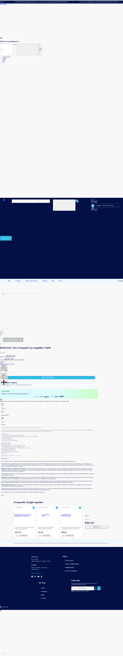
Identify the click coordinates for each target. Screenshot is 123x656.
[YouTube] (38, 577)
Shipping (2, 364)
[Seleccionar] (34, 508)
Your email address (95, 588)
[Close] (1, 38)
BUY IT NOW (47, 378)
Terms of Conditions (71, 571)
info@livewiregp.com (36, 573)
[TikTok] (41, 577)
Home (43, 588)
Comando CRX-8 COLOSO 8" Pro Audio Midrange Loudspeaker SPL (24, 528)
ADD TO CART (96, 526)
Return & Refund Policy (72, 564)
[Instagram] (35, 577)
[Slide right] (1, 334)
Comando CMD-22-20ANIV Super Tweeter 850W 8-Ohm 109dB (46, 528)
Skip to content (3, 4)
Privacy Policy (70, 560)
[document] (47, 401)
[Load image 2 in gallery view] (13, 339)
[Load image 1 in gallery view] (13, 338)
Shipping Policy (70, 567)
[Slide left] (1, 331)
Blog (43, 595)
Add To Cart (24, 535)
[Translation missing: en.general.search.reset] (27, 49)
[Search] (40, 49)
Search (14, 44)
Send (99, 588)
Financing (44, 591)
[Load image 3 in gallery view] (13, 341)
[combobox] (6, 49)
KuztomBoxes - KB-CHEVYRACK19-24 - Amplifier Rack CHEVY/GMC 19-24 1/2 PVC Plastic (71, 528)
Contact (44, 598)
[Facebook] (32, 577)
